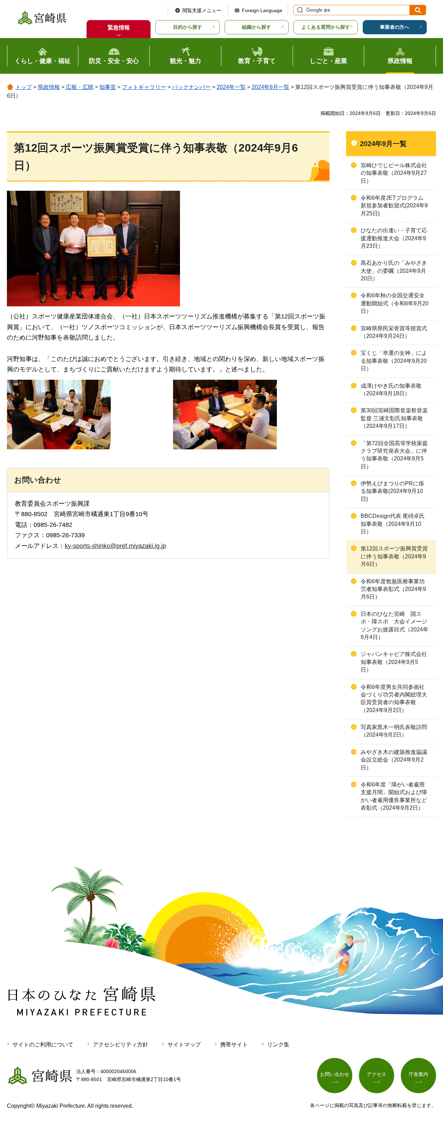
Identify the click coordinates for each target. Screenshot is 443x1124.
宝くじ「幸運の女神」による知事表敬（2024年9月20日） (394, 360)
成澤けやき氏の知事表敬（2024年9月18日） (391, 389)
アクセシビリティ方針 (120, 1044)
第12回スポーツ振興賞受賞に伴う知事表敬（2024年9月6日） (394, 556)
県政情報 (49, 87)
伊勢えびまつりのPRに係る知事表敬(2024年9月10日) (392, 491)
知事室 (107, 87)
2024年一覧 (231, 87)
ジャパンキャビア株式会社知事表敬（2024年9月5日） (394, 662)
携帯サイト (234, 1044)
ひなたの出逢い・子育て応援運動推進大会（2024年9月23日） (394, 238)
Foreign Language (262, 10)
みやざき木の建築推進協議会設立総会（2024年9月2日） (394, 760)
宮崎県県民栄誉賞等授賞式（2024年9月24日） (394, 332)
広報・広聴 (79, 87)
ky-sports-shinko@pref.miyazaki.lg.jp (115, 545)
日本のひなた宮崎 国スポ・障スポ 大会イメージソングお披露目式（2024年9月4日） (394, 625)
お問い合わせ (334, 1074)
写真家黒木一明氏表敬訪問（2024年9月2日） (394, 731)
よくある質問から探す (325, 27)
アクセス (376, 1074)
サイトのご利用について (42, 1044)
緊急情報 (119, 27)
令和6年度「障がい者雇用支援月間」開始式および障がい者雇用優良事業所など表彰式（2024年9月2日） (394, 796)
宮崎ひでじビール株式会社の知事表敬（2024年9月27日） (394, 173)
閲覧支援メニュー (201, 10)
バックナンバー (191, 87)
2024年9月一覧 (270, 87)
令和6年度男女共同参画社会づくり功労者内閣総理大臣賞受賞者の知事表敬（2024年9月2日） (394, 698)
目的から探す (187, 27)
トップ (23, 87)
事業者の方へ (394, 27)
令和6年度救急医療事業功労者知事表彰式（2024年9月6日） (393, 589)
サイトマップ (184, 1044)
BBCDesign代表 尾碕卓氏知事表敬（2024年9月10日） (393, 523)
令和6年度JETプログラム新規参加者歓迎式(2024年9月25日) (394, 205)
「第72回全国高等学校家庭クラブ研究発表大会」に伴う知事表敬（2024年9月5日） (394, 454)
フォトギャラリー (144, 87)
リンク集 (278, 1044)
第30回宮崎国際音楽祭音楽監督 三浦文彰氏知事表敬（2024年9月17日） (394, 418)
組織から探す (256, 27)
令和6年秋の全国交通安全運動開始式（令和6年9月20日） (394, 303)
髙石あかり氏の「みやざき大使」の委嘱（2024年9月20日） (394, 270)
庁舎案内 (418, 1074)
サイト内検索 (299, 10)
